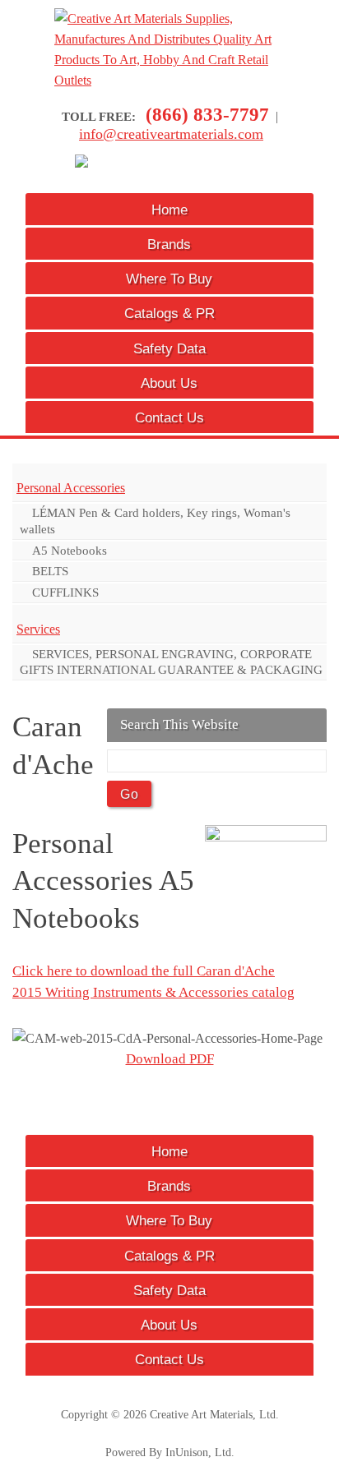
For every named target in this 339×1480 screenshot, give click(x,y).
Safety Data (169, 348)
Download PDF (170, 1059)
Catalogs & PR (169, 313)
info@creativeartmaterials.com (171, 134)
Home (169, 209)
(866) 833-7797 (207, 114)
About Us (169, 383)
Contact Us (169, 417)
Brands (169, 244)
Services (38, 629)
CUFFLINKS (65, 592)
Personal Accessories (70, 488)
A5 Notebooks (69, 550)
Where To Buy (169, 278)
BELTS (50, 571)
